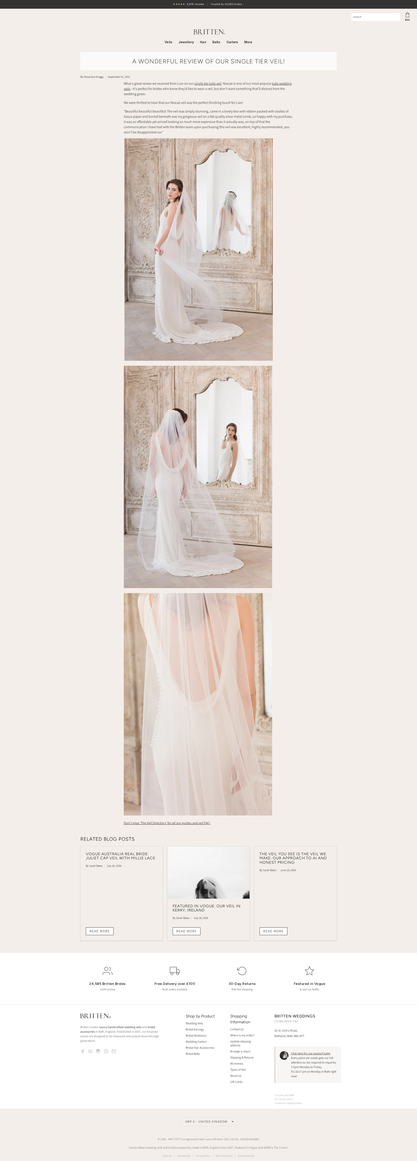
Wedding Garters (196, 1042)
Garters (232, 42)
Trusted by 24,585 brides (208, 4)
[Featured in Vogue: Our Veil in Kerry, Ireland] (208, 873)
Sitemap (167, 1155)
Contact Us (237, 1029)
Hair (203, 42)
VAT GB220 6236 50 (284, 1099)
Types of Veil (238, 1070)
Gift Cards (236, 1082)
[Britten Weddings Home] (95, 1016)
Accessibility (183, 1155)
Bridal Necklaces (196, 1035)
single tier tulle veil (207, 83)
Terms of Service (223, 1155)
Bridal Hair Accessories (200, 1048)
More (248, 42)
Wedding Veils (194, 1023)
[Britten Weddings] (208, 32)
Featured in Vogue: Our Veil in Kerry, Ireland (207, 908)
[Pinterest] (98, 1051)
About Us (236, 1076)
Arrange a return (240, 1051)
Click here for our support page (310, 1053)
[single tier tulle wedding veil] (198, 359)
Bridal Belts (193, 1054)
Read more (99, 931)
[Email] (114, 1051)
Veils (168, 42)
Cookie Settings (246, 1155)
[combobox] (375, 17)
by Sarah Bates (94, 866)
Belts (216, 42)
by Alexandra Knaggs (92, 77)
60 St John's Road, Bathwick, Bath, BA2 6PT (289, 1033)
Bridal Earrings (195, 1029)
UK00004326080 (249, 1139)
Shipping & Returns (242, 1057)
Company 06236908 (284, 1095)
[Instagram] (106, 1051)
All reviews (236, 1063)
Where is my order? (242, 1035)
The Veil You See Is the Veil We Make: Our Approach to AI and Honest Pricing (293, 858)
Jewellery (186, 42)
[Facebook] (82, 1051)
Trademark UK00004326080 (288, 1103)
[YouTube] (90, 1051)
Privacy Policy (203, 1155)
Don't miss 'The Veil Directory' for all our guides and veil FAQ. (167, 823)
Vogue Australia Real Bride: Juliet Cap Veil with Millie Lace (120, 856)
